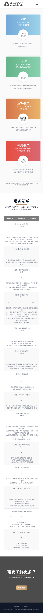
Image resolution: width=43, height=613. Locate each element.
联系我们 (21, 588)
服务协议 (26, 606)
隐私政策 (16, 606)
